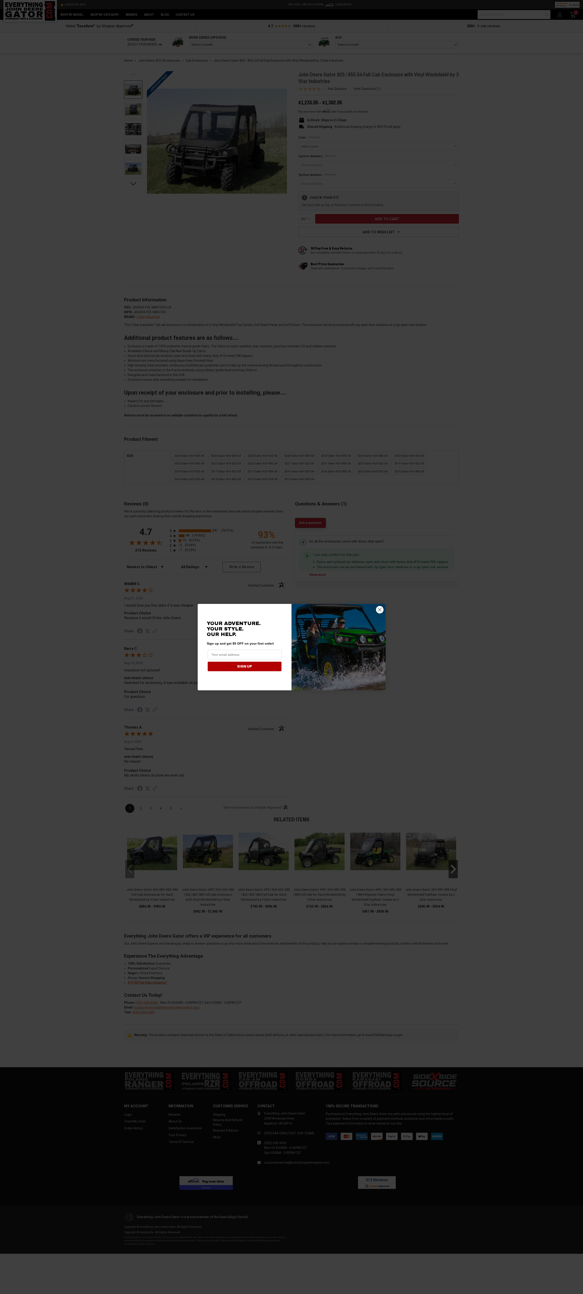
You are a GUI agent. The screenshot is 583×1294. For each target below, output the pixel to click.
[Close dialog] (380, 610)
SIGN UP (244, 666)
